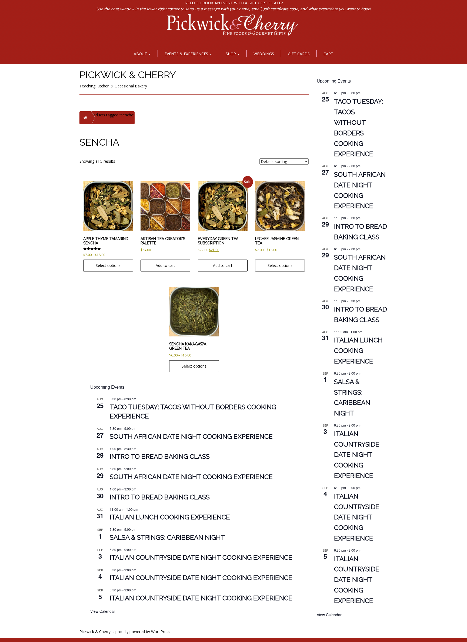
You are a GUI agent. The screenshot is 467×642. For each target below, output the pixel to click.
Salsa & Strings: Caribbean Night (167, 537)
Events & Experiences (187, 53)
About (141, 53)
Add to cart (165, 265)
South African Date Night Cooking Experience (191, 436)
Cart (328, 53)
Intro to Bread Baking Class (160, 456)
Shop (231, 53)
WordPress (160, 631)
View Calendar (102, 611)
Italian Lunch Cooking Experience (170, 517)
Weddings (263, 53)
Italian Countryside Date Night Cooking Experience (201, 557)
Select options (108, 265)
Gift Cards (299, 53)
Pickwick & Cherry (127, 74)
